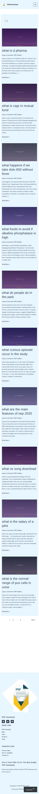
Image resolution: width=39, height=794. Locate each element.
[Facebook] (12, 721)
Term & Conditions (7, 753)
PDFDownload (12, 4)
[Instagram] (3, 721)
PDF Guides (17, 55)
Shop (3, 739)
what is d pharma (14, 50)
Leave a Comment (7, 55)
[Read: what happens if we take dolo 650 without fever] (19, 152)
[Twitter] (7, 721)
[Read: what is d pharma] (19, 37)
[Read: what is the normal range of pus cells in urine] (19, 565)
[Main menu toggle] (35, 5)
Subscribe (29, 790)
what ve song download (19, 469)
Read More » (6, 78)
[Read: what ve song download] (19, 455)
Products (4, 737)
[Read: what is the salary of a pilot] (19, 508)
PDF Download (6, 729)
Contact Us (5, 755)
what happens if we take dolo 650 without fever (17, 169)
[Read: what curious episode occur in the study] (19, 336)
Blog (3, 732)
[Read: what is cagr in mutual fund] (19, 92)
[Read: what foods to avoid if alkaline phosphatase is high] (19, 216)
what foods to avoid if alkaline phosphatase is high (19, 233)
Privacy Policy (6, 750)
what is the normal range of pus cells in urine (16, 583)
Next (33, 620)
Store (3, 734)
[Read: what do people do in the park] (19, 279)
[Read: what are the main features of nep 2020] (19, 396)
